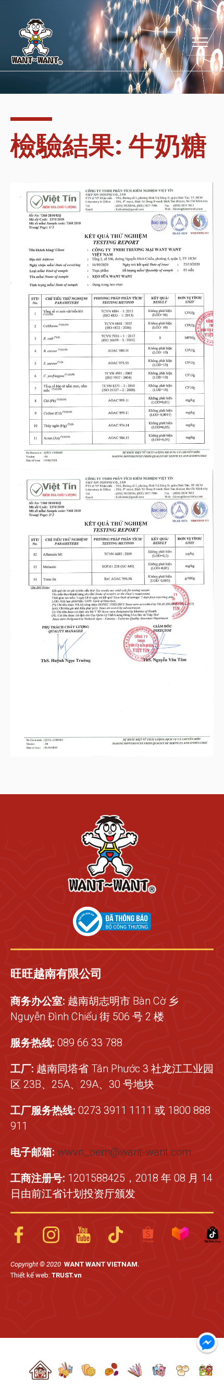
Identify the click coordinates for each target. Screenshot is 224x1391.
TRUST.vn (67, 1275)
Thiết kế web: (31, 1275)
